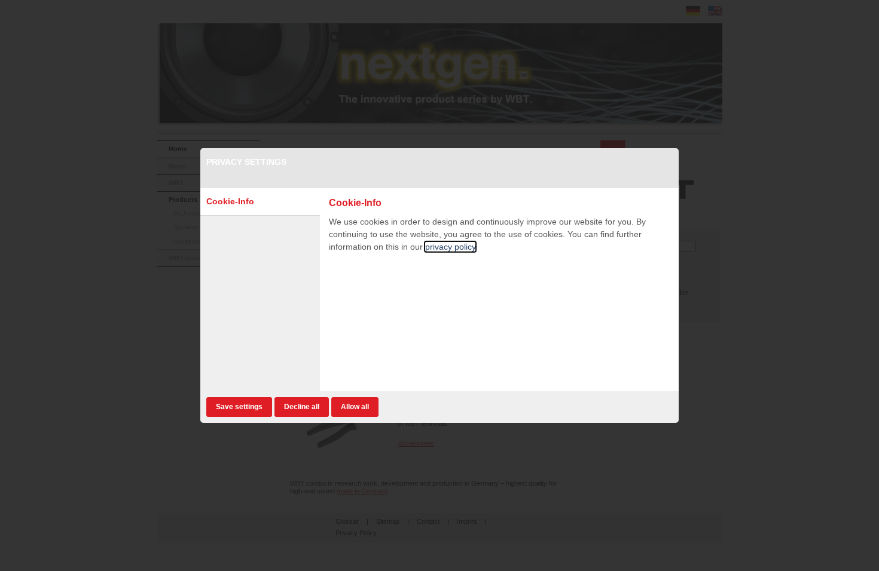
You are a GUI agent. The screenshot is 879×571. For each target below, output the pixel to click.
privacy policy (450, 246)
